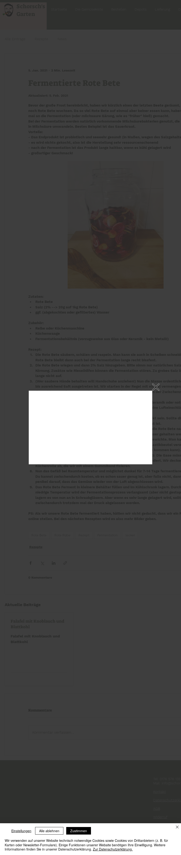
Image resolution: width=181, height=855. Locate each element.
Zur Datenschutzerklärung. (113, 849)
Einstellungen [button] (21, 830)
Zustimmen (78, 830)
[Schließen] (177, 827)
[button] (155, 387)
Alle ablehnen (49, 830)
